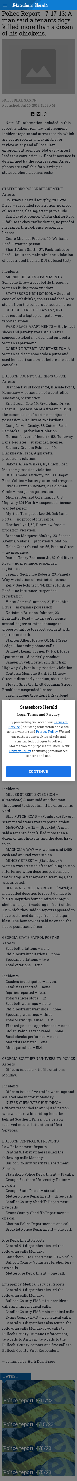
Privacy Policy (47, 732)
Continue (38, 771)
